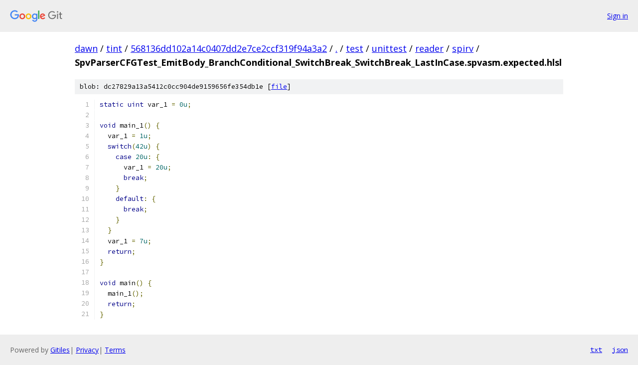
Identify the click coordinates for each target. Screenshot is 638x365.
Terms (115, 350)
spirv (463, 48)
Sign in (617, 15)
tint (114, 48)
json (620, 349)
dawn (86, 48)
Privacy (87, 350)
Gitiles (60, 350)
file (279, 86)
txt (596, 349)
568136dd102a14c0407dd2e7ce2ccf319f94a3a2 (229, 48)
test (354, 48)
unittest (389, 48)
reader (429, 48)
